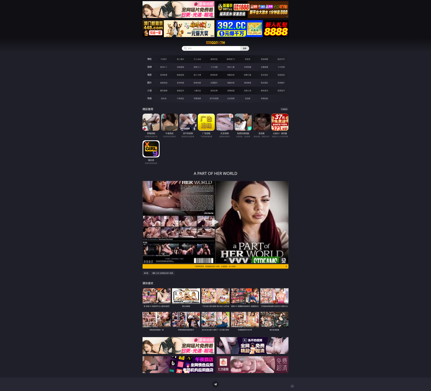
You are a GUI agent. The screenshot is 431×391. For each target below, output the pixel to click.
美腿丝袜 (230, 83)
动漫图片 (214, 83)
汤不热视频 (214, 98)
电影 (149, 74)
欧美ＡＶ (197, 67)
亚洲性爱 (163, 75)
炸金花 (247, 59)
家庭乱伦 (180, 90)
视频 (149, 66)
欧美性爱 (214, 75)
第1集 (146, 273)
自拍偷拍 (180, 67)
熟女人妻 (230, 67)
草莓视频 (197, 98)
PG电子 (164, 59)
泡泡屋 (247, 98)
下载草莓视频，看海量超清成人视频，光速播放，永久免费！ (215, 266)
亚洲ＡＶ (163, 67)
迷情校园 (230, 90)
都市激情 (163, 90)
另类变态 (281, 75)
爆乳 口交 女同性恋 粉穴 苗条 (162, 273)
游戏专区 (214, 59)
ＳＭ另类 (281, 67)
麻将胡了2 (231, 59)
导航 (149, 98)
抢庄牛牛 (281, 59)
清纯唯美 (247, 83)
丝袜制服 (247, 67)
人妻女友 (197, 90)
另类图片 (281, 83)
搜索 (244, 48)
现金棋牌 (264, 59)
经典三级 (247, 75)
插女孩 (163, 98)
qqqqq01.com (215, 42)
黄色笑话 (264, 90)
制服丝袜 (230, 75)
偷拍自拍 (180, 75)
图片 (149, 82)
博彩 (149, 59)
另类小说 (247, 90)
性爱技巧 (281, 90)
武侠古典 (214, 90)
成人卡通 (197, 75)
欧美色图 (197, 83)
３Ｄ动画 (214, 67)
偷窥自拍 (163, 83)
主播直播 (264, 67)
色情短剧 (264, 98)
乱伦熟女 (264, 75)
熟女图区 (264, 83)
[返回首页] (292, 386)
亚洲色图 (180, 83)
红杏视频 (230, 98)
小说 (149, 90)
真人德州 (180, 59)
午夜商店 (180, 98)
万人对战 (197, 59)
